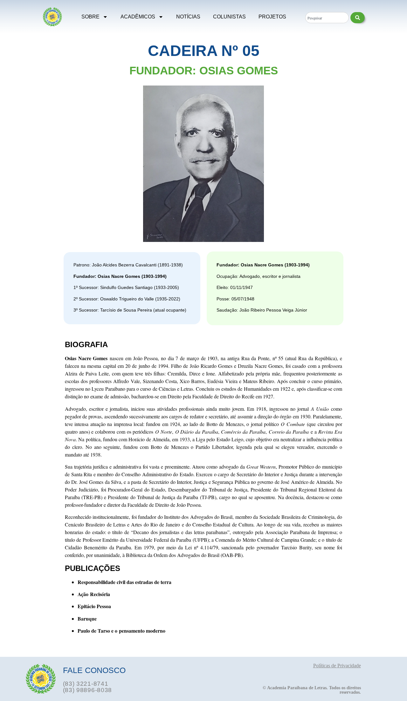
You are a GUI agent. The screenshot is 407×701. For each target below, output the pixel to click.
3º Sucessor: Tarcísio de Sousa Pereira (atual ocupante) (129, 310)
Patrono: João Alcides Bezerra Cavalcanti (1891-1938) (128, 264)
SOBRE (90, 16)
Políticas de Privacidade (337, 665)
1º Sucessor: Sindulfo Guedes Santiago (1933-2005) (126, 287)
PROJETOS (272, 16)
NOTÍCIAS (188, 16)
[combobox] (326, 17)
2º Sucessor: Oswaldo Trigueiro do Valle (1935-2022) (126, 298)
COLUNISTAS (229, 16)
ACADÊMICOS (138, 16)
